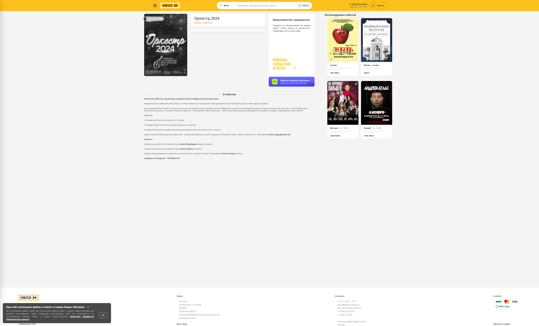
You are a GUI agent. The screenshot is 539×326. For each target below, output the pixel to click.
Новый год (207, 22)
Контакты (183, 301)
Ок (103, 315)
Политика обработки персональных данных (199, 314)
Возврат (183, 308)
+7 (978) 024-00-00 (346, 311)
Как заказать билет (187, 318)
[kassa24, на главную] (170, 5)
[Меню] (155, 5)
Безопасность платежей (190, 304)
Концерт (198, 22)
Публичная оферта (187, 311)
